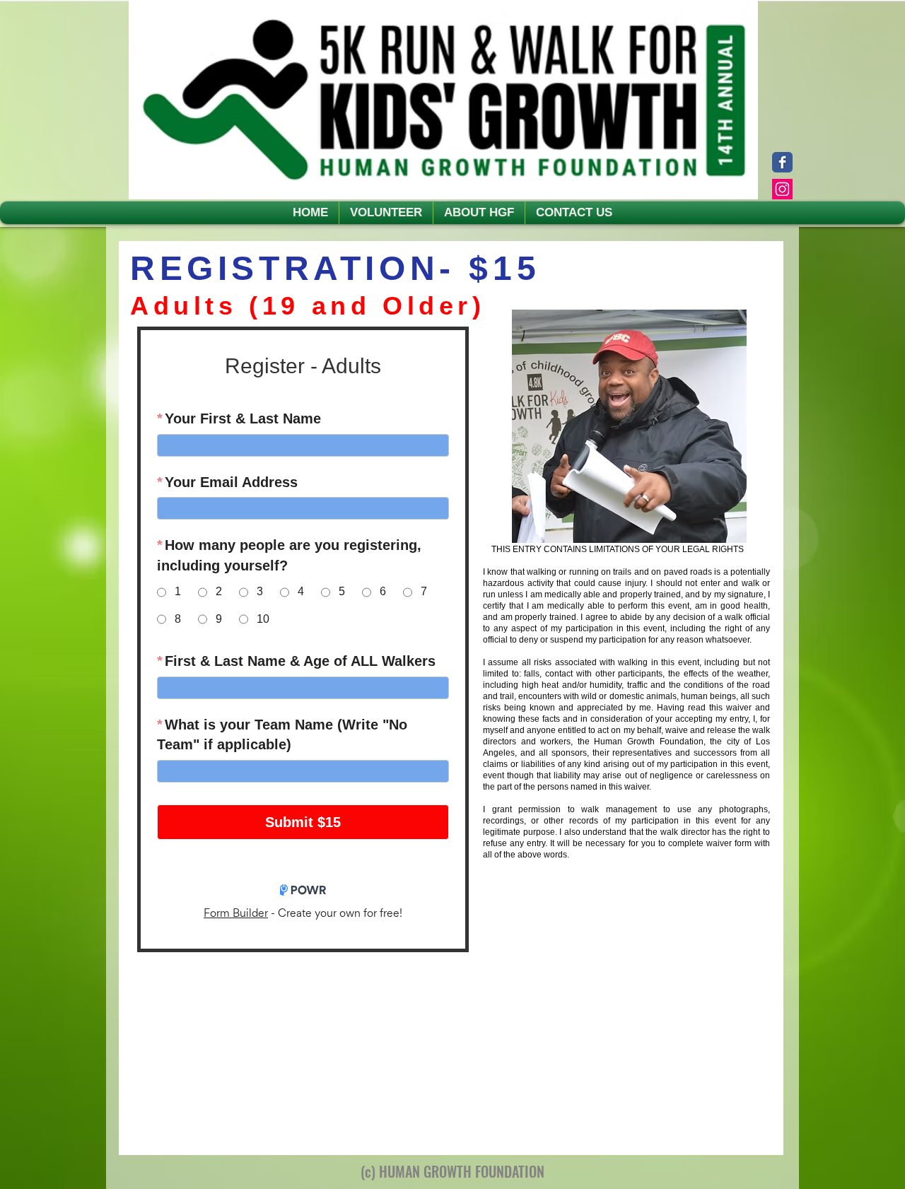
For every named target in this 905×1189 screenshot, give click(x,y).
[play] (746, 530)
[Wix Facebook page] (782, 162)
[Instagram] (782, 189)
